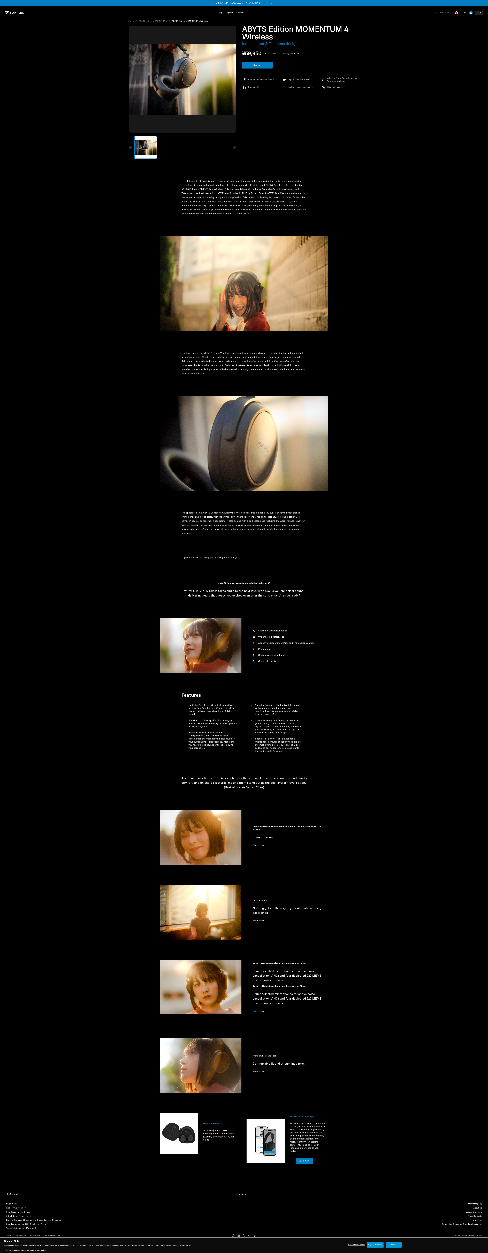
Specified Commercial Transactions (22, 1228)
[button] (458, 12)
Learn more (304, 1161)
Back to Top (244, 1194)
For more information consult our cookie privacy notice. (25, 1250)
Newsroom (477, 1220)
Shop (220, 13)
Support (240, 13)
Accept (393, 1245)
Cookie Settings (20, 1235)
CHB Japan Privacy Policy (18, 1212)
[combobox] (465, 13)
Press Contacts (475, 1216)
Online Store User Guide (51, 1235)
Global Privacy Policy (16, 1208)
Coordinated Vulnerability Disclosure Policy (26, 1224)
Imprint (8, 1235)
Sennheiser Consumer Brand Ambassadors (462, 1224)
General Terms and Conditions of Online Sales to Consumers (34, 1220)
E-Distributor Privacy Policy (19, 1216)
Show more (258, 845)
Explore (229, 13)
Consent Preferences (356, 1245)
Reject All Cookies (375, 1245)
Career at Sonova (474, 1212)
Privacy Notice (35, 1235)
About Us (477, 1208)
